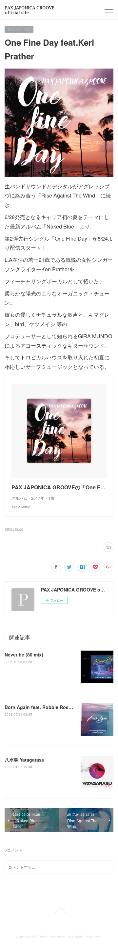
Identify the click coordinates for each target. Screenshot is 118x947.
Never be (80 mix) (24, 654)
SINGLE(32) (14, 529)
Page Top (59, 910)
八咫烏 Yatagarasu (25, 759)
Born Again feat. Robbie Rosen (39, 707)
